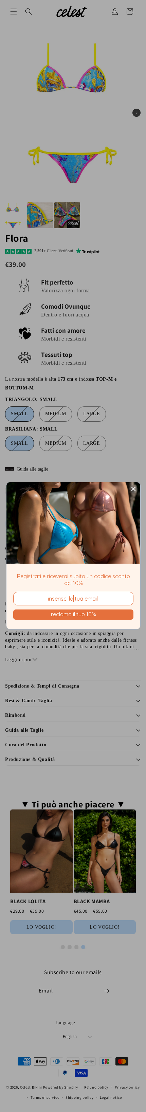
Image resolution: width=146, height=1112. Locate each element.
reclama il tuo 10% (73, 614)
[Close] (133, 489)
